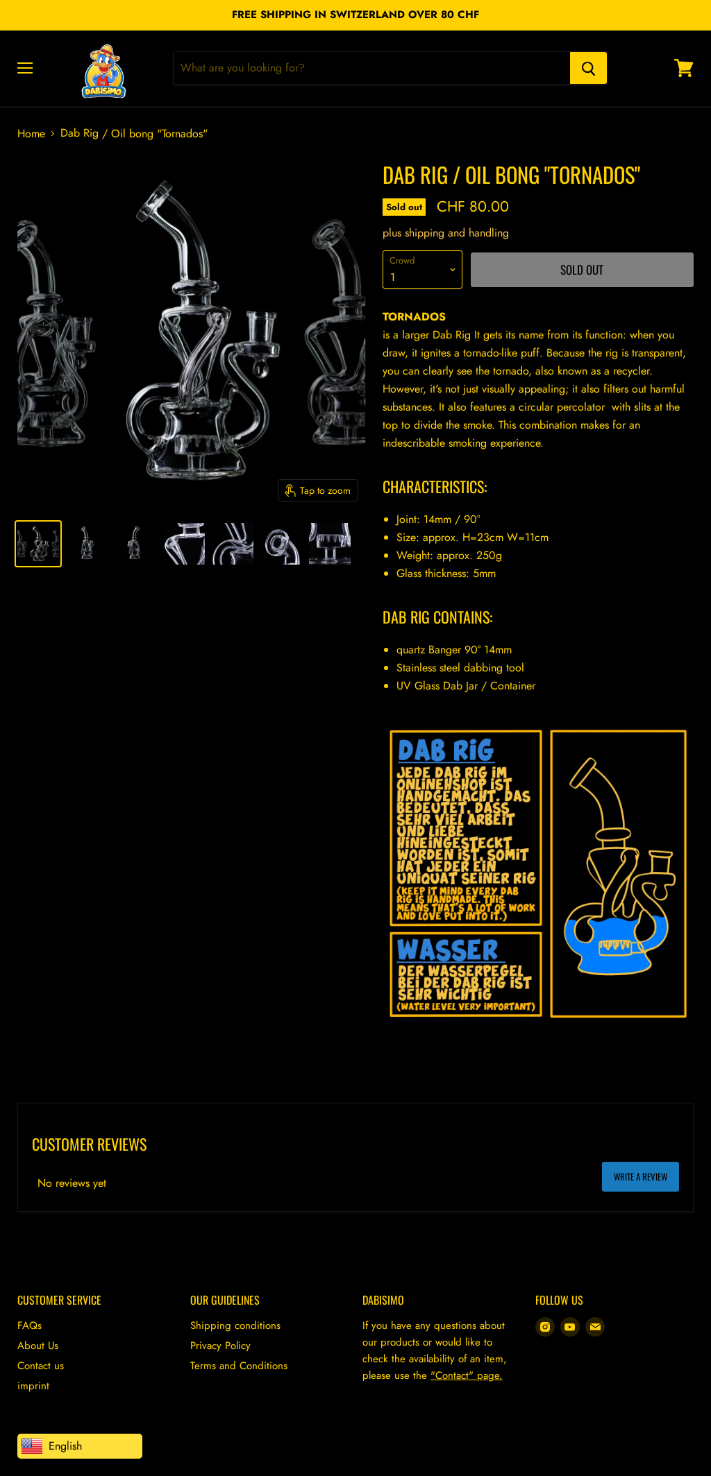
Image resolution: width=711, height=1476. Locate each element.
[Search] (588, 68)
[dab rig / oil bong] (38, 544)
